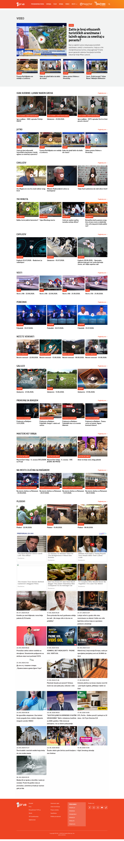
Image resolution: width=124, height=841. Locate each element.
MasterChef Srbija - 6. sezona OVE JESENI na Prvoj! (31, 461)
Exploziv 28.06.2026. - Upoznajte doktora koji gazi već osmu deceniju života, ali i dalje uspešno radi (90, 262)
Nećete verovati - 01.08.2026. (96, 357)
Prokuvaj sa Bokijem (23, 418)
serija (61, 4)
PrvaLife (71, 821)
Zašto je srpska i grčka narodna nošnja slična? (70, 221)
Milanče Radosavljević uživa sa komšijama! (58, 190)
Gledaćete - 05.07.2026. (55, 260)
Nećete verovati (22, 354)
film (55, 4)
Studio (30, 813)
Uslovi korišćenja (55, 806)
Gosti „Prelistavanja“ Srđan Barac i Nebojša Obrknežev (96, 77)
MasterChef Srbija (23, 456)
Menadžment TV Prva (35, 810)
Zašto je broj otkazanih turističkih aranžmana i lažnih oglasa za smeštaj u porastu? (86, 35)
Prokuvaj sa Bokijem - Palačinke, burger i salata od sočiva (50, 423)
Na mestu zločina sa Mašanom (26, 488)
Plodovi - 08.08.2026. (85, 527)
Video (67, 4)
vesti (73, 4)
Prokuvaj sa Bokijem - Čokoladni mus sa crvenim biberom (71, 423)
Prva (30, 806)
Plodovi (19, 524)
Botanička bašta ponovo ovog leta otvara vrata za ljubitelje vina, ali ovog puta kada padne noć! (96, 223)
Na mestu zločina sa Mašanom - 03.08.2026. (27, 492)
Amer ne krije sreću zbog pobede (89, 460)
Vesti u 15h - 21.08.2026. (94, 294)
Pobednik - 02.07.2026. (55, 328)
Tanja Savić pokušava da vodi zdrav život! (92, 189)
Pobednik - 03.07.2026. (25, 328)
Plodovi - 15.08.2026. (54, 527)
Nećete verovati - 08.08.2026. (73, 357)
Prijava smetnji (55, 810)
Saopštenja (54, 813)
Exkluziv (19, 185)
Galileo (19, 388)
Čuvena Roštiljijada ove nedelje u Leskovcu (25, 77)
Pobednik (20, 325)
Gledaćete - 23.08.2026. (56, 119)
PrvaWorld (72, 814)
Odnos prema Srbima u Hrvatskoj (71, 77)
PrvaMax (72, 811)
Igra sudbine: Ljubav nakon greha (27, 116)
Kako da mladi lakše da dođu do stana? (50, 77)
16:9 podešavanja (33, 816)
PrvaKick (72, 817)
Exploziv (20, 257)
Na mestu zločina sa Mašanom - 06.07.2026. (96, 492)
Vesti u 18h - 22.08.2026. (49, 294)
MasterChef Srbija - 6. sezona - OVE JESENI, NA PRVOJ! (59, 461)
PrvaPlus (72, 807)
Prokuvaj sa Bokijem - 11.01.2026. (24, 422)
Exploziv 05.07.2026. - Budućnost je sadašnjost (29, 261)
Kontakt (31, 803)
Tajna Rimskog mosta (47, 220)
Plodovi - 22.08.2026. (24, 527)
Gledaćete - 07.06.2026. (86, 392)
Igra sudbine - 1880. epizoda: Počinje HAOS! (30, 120)
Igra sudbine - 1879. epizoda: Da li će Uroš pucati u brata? (92, 120)
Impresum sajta (55, 803)
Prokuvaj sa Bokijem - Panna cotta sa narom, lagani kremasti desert (95, 423)
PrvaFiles (72, 824)
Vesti (18, 290)
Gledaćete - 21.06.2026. (25, 392)
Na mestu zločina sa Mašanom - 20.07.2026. (50, 492)
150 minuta (20, 217)
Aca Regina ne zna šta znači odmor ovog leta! (31, 190)
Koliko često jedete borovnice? (27, 220)
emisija (48, 4)
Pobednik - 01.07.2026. (86, 328)
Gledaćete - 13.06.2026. (55, 392)
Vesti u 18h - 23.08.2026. (26, 294)
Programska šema (37, 4)
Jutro (71, 25)
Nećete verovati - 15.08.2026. (50, 357)
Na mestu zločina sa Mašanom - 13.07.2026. (73, 492)
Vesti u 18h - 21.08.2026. (71, 294)
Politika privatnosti (56, 816)
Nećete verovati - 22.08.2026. (27, 357)
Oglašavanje (32, 820)
